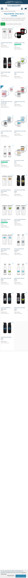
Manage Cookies (10, 575)
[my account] (22, 9)
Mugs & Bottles (14, 24)
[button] (2, 9)
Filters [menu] (2, 24)
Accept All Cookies (20, 576)
